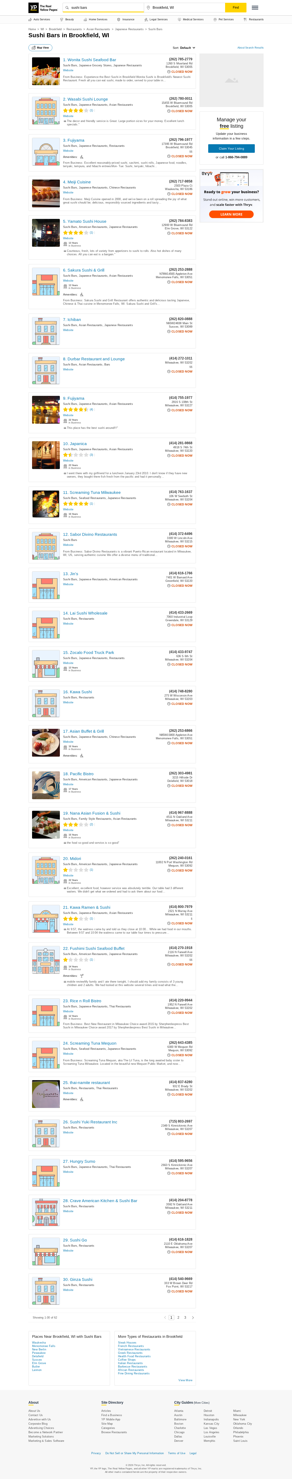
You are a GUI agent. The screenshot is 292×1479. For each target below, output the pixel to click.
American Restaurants (93, 227)
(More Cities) (201, 1402)
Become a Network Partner (45, 1432)
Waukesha (39, 1342)
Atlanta (178, 1410)
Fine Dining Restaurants (134, 1373)
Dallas (178, 1436)
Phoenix (238, 1436)
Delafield (38, 1356)
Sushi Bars (70, 65)
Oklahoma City (242, 1423)
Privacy (96, 1453)
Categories (108, 1428)
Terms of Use (176, 1453)
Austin (178, 1415)
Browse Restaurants (114, 1432)
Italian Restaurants (130, 1363)
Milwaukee (240, 1415)
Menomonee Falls (43, 1346)
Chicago (179, 1432)
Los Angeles (211, 1432)
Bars (107, 364)
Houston (209, 1415)
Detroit (208, 1410)
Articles (106, 1410)
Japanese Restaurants (129, 29)
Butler (36, 1366)
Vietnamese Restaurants (134, 1349)
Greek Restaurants (130, 1352)
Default (185, 47)
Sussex (37, 1359)
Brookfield (55, 29)
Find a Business (111, 1415)
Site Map (107, 1423)
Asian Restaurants (98, 29)
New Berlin (39, 1349)
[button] (255, 7)
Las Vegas (210, 1428)
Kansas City (211, 1423)
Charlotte (180, 1428)
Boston (178, 1423)
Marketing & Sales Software (46, 1440)
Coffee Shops (127, 1359)
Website (68, 70)
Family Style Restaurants (95, 818)
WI (42, 29)
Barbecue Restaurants (132, 1366)
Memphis (209, 1440)
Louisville (210, 1436)
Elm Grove (39, 1363)
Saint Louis (240, 1440)
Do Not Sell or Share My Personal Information (134, 1453)
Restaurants (74, 29)
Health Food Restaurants (134, 1356)
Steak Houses (127, 1342)
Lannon (36, 1370)
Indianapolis (211, 1419)
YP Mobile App (110, 1419)
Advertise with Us (39, 1419)
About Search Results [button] (250, 47)
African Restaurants (131, 1370)
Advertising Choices (41, 1428)
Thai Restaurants (120, 1006)
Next (191, 1317)
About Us (34, 1410)
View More (185, 1380)
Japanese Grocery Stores (95, 65)
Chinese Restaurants (122, 187)
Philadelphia (241, 1432)
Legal (193, 1453)
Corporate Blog (37, 1423)
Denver (178, 1440)
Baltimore (180, 1419)
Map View (43, 47)
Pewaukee (39, 1352)
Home (32, 29)
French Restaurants (131, 1346)
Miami (237, 1410)
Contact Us (35, 1415)
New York (239, 1419)
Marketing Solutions (41, 1436)
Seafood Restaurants (92, 498)
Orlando (238, 1428)
